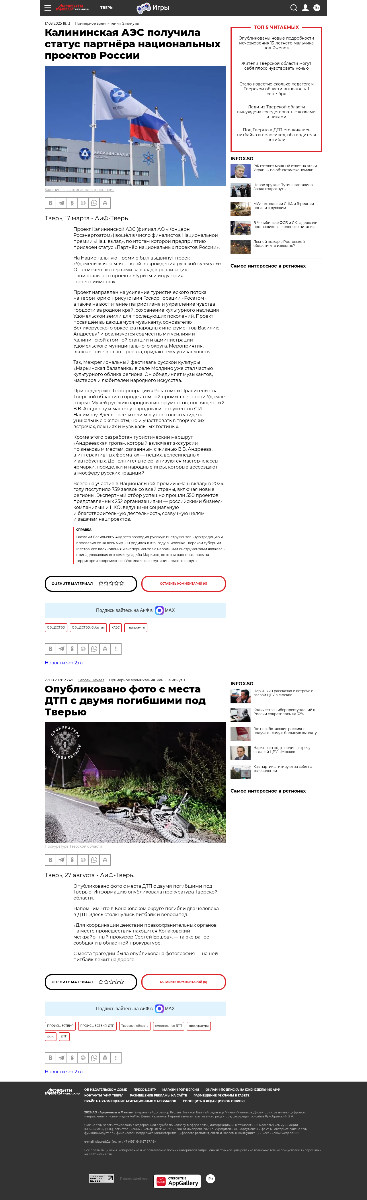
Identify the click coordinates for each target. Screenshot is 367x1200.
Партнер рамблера (133, 1178)
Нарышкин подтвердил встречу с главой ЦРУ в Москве (282, 750)
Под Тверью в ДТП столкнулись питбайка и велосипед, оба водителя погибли (276, 135)
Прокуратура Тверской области (73, 846)
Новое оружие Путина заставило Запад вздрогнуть (283, 187)
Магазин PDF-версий (180, 1090)
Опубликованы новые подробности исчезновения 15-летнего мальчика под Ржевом (276, 43)
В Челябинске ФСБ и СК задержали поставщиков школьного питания (285, 225)
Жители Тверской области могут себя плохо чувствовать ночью (276, 66)
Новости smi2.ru (64, 663)
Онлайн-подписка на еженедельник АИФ (243, 1090)
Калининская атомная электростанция (79, 190)
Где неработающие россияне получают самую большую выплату (285, 731)
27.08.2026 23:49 (59, 680)
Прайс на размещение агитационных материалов (130, 1101)
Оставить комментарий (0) (183, 584)
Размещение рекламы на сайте (158, 1095)
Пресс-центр (145, 1090)
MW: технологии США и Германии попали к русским (283, 206)
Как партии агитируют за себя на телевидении (282, 769)
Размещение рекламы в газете (221, 1095)
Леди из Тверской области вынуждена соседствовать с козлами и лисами (276, 112)
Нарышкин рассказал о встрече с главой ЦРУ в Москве (283, 693)
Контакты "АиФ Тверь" (103, 1095)
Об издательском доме (105, 1090)
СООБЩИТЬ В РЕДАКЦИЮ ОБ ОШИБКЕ (214, 1101)
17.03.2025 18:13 (57, 23)
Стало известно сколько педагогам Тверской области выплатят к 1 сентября (276, 89)
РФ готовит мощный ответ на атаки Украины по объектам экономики (285, 168)
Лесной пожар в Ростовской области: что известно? (279, 244)
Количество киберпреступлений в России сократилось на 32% (284, 712)
